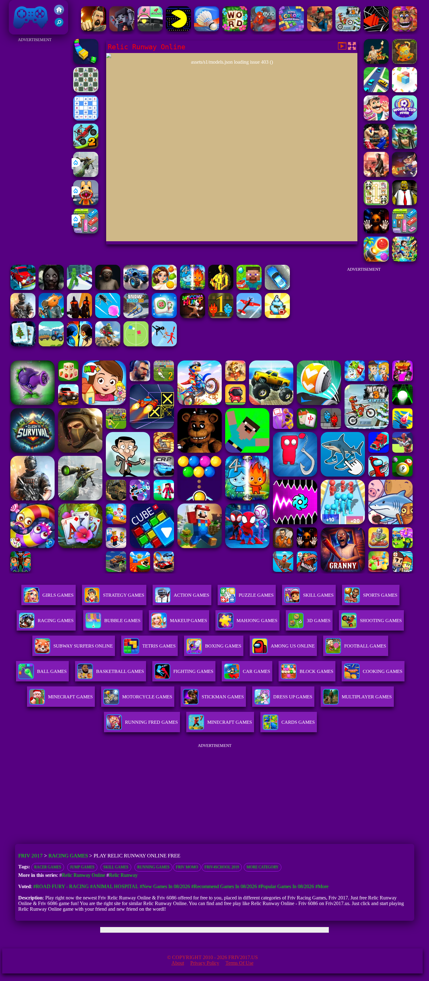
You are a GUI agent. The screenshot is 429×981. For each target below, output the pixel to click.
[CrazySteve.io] (249, 288)
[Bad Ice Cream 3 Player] (277, 316)
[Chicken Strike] (79, 316)
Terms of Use (239, 963)
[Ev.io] (263, 29)
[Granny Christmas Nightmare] (107, 288)
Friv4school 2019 (221, 867)
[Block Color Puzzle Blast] (291, 29)
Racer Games (47, 867)
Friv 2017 (30, 856)
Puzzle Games (256, 595)
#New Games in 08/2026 (165, 886)
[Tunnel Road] (376, 29)
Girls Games (57, 595)
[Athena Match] (164, 288)
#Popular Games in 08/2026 (286, 886)
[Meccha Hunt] (192, 316)
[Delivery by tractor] (51, 344)
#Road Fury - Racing (61, 886)
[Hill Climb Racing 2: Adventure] (85, 147)
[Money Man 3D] (79, 288)
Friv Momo (187, 867)
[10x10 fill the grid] (404, 90)
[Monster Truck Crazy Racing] (136, 288)
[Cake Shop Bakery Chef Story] (376, 118)
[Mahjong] (164, 316)
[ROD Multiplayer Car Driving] (376, 175)
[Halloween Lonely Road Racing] (22, 288)
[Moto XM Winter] (348, 29)
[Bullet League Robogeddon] (404, 175)
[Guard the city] (121, 29)
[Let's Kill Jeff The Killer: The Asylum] (51, 288)
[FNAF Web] (404, 29)
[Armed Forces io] (220, 288)
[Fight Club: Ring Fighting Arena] (376, 147)
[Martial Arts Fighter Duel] (93, 29)
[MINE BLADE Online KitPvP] (404, 260)
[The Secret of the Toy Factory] (376, 231)
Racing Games (55, 620)
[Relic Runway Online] (376, 62)
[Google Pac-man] (178, 29)
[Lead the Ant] (107, 316)
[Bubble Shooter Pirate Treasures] (376, 260)
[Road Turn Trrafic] (376, 90)
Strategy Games (123, 595)
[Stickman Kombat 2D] (79, 344)
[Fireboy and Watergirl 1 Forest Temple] (220, 316)
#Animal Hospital (114, 886)
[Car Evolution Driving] (150, 29)
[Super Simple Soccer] (136, 344)
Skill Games (318, 595)
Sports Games (380, 595)
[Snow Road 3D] (136, 316)
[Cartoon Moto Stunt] (107, 344)
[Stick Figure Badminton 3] (206, 29)
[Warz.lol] (22, 316)
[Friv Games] (59, 13)
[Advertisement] (35, 138)
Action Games (191, 595)
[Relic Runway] (404, 62)
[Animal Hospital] (85, 203)
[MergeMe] (85, 90)
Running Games (153, 867)
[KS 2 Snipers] (85, 175)
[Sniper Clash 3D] (319, 29)
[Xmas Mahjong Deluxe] (22, 344)
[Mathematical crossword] (85, 118)
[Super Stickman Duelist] (164, 344)
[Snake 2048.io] (85, 62)
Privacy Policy (204, 963)
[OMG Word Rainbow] (234, 29)
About (177, 963)
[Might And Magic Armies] (404, 147)
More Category (263, 867)
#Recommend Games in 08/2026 (224, 886)
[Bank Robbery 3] (51, 316)
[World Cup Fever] (404, 118)
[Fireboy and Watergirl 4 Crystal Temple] (192, 288)
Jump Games (82, 867)
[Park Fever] (85, 231)
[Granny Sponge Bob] (404, 203)
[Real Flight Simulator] (249, 316)
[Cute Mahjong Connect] (376, 203)
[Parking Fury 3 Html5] (277, 288)
